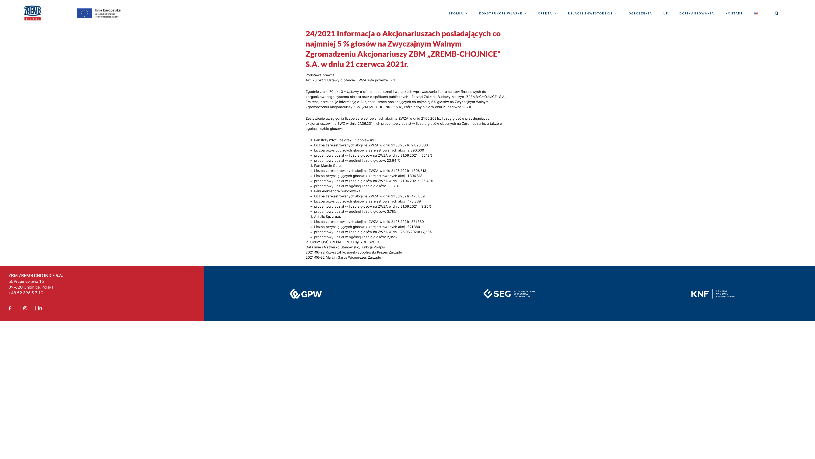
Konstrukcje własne (500, 13)
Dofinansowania (696, 13)
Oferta (545, 13)
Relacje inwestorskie (590, 13)
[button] (776, 13)
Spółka (456, 13)
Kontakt (734, 13)
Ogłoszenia (640, 13)
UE (665, 13)
